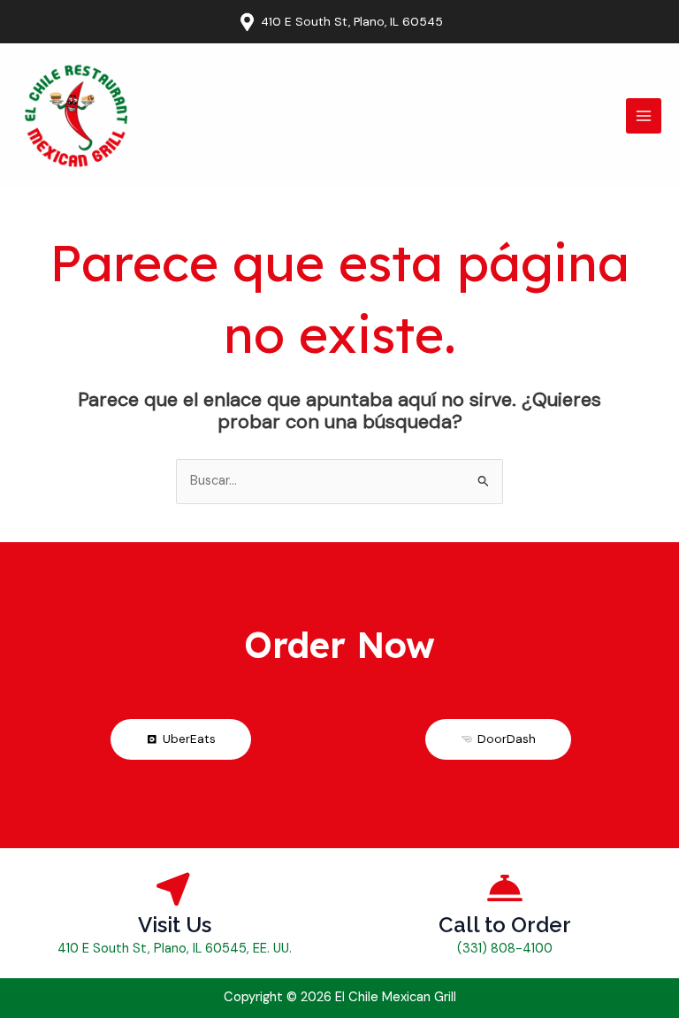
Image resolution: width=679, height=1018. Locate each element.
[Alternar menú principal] (643, 116)
